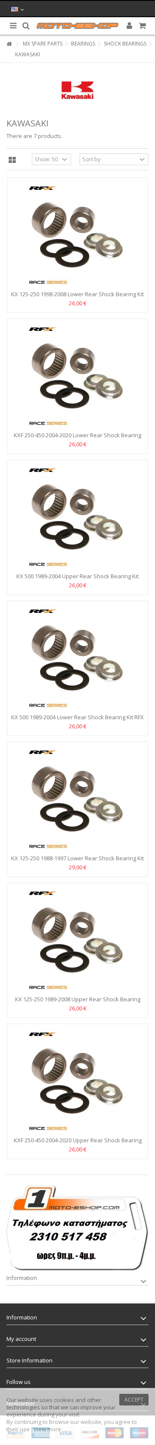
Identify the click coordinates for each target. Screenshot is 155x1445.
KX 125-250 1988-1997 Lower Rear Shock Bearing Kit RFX (77, 861)
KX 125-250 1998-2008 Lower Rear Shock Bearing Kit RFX (77, 297)
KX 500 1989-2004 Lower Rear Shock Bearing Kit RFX (77, 717)
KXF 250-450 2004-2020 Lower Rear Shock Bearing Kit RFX (77, 438)
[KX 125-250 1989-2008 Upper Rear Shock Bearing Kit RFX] (77, 940)
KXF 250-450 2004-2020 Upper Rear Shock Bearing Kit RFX (78, 1143)
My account (21, 1339)
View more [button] (47, 1429)
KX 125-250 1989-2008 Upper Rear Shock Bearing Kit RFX (77, 1002)
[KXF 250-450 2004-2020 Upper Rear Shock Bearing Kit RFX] (77, 1081)
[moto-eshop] (77, 26)
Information (21, 1278)
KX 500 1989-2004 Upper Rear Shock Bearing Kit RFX (77, 579)
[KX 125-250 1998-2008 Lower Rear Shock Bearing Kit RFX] (77, 235)
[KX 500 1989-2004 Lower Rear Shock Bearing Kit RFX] (77, 658)
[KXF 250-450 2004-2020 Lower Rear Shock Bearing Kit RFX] (77, 376)
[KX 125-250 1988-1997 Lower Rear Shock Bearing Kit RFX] (77, 799)
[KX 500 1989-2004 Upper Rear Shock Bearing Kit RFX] (77, 517)
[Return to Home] (9, 44)
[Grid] (12, 160)
